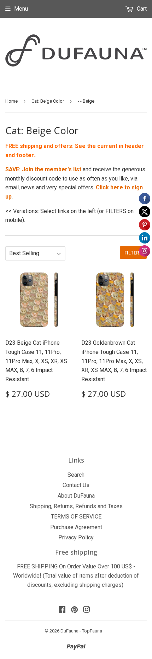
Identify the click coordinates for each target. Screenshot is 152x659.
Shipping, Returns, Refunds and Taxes (76, 506)
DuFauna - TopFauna (81, 631)
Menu (21, 8)
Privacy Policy (76, 537)
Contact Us (76, 485)
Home (11, 101)
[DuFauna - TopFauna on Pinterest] (74, 610)
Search (76, 474)
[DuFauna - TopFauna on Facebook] (62, 610)
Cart (141, 8)
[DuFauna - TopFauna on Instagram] (86, 610)
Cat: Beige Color (47, 101)
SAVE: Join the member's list (43, 169)
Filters (133, 253)
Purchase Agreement (76, 527)
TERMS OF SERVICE (76, 516)
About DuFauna (76, 495)
